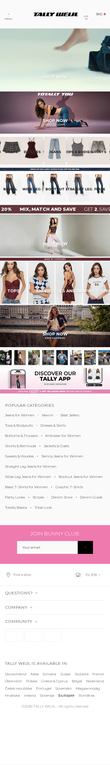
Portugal (43, 688)
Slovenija (47, 695)
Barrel (78, 188)
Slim (100, 188)
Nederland (95, 681)
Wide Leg (66, 188)
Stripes (38, 497)
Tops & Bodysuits (19, 425)
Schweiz (49, 674)
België (77, 681)
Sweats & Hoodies (19, 456)
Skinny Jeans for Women (62, 456)
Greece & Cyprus (54, 681)
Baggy (89, 188)
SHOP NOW (55, 77)
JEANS (55, 151)
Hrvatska (12, 695)
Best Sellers (70, 415)
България (66, 695)
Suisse (65, 674)
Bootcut (55, 188)
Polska (31, 681)
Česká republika (18, 688)
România (86, 695)
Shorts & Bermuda (20, 446)
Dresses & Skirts (53, 425)
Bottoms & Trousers (21, 435)
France (98, 674)
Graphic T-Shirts (69, 487)
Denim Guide (91, 497)
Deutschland (15, 674)
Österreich (13, 681)
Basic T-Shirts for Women (26, 487)
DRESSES (73, 151)
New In (47, 415)
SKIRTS (90, 151)
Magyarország (88, 688)
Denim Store (61, 497)
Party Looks (15, 497)
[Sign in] (85, 547)
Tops (13, 291)
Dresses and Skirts (69, 291)
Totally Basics (16, 507)
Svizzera (82, 674)
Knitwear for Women (63, 435)
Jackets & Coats (56, 446)
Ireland (30, 695)
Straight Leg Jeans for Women (30, 466)
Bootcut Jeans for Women (81, 477)
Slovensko (63, 688)
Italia (35, 674)
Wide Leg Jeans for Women (28, 477)
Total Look (43, 507)
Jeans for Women (19, 415)
